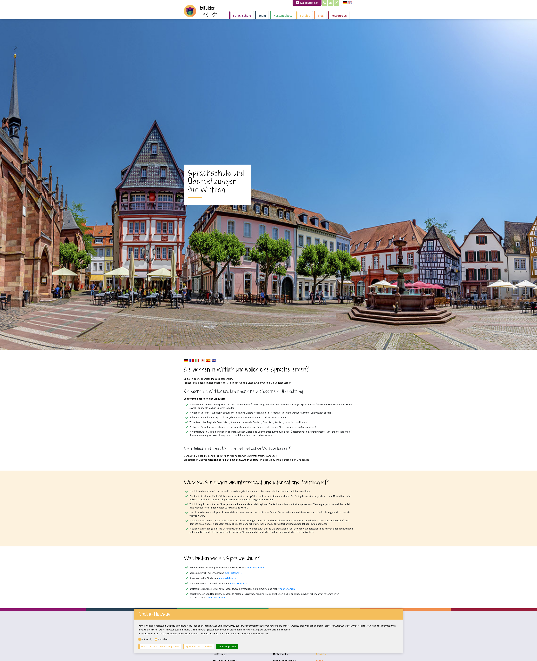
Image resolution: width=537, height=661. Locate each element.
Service (305, 15)
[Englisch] (350, 2)
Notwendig (146, 639)
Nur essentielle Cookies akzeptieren (160, 646)
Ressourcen (339, 15)
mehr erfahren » (255, 567)
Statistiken (163, 639)
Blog (321, 15)
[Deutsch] (345, 2)
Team (262, 15)
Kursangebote (283, 15)
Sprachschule (242, 15)
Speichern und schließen (199, 646)
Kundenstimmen (309, 2)
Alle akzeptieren (227, 646)
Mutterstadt (280, 654)
